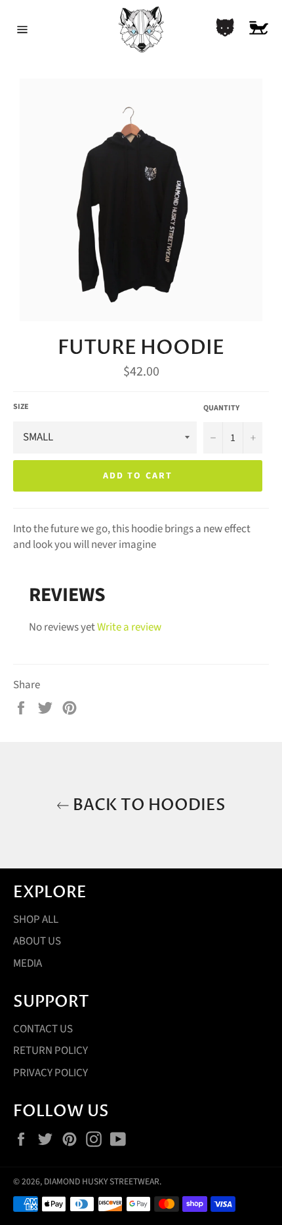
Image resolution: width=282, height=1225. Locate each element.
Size (21, 407)
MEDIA (27, 963)
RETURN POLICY (50, 1051)
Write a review (129, 627)
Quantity (221, 408)
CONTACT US (43, 1029)
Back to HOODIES (148, 805)
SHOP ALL (35, 919)
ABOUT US (37, 941)
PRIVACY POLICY (50, 1073)
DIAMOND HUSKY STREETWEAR (101, 1181)
